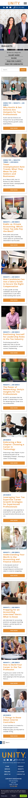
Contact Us (21, 774)
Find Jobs (7, 772)
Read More (14, 128)
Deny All (13, 795)
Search (23, 70)
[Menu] (25, 3)
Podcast (21, 766)
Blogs (14, 58)
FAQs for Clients (14, 61)
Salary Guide (14, 55)
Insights (21, 769)
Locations (20, 772)
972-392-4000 (13, 786)
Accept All (23, 795)
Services (7, 769)
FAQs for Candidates (14, 64)
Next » (8, 742)
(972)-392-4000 (19, 7)
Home (7, 766)
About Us (7, 774)
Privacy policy (4, 795)
